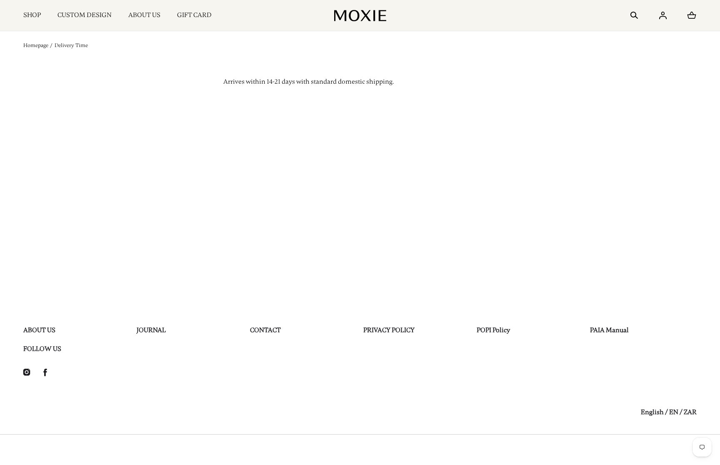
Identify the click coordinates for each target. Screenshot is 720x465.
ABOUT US (144, 15)
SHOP (32, 15)
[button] (634, 15)
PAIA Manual (609, 330)
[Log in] (663, 15)
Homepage (35, 45)
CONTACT (265, 330)
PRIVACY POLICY (389, 330)
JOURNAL (151, 330)
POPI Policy (493, 330)
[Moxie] (360, 15)
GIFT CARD (194, 15)
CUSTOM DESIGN (85, 15)
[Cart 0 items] (692, 15)
